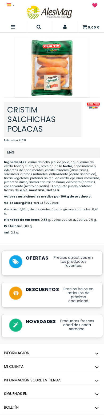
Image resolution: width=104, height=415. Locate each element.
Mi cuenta (13, 366)
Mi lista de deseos (95, 6)
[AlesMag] (49, 12)
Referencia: (11, 140)
